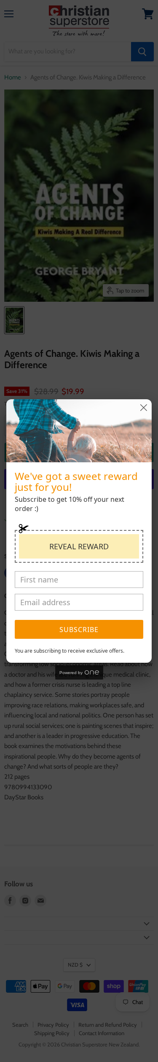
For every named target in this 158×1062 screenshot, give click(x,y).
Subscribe (79, 629)
